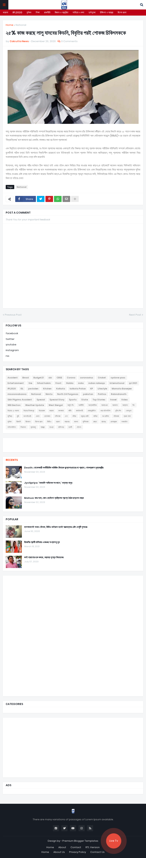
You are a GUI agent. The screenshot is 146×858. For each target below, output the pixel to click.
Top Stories (99, 399)
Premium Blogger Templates (80, 841)
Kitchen (47, 388)
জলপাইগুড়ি (27, 416)
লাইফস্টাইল (12, 427)
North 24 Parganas (67, 394)
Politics (102, 394)
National (21, 25)
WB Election (14, 405)
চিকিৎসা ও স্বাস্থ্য (106, 12)
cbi (50, 377)
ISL (22, 388)
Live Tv (113, 841)
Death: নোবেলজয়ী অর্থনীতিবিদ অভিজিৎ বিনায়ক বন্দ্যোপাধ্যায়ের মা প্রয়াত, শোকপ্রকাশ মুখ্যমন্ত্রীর (63, 467)
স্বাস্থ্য (43, 427)
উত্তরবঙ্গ (42, 410)
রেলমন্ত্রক (113, 421)
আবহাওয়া (104, 405)
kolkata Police (78, 388)
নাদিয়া (95, 416)
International (117, 383)
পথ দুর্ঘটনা (105, 416)
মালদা (76, 421)
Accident (13, 377)
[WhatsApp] (58, 199)
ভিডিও (49, 421)
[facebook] (73, 441)
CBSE (59, 377)
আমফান (115, 405)
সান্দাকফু (33, 427)
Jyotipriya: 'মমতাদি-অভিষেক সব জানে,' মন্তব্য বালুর (48, 483)
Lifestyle (102, 388)
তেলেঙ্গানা (47, 416)
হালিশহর (61, 427)
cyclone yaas (118, 377)
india (81, 383)
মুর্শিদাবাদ (86, 421)
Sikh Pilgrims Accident (20, 399)
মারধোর (67, 421)
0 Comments (69, 41)
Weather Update (34, 405)
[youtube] (73, 445)
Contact (76, 847)
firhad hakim (44, 383)
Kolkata (60, 388)
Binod (25, 377)
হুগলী (70, 427)
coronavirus (86, 377)
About (62, 847)
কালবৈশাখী (79, 410)
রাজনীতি (47, 12)
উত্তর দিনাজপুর (29, 410)
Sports (73, 399)
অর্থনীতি (81, 405)
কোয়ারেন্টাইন (92, 410)
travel (113, 399)
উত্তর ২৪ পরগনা (13, 410)
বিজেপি (18, 421)
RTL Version (93, 847)
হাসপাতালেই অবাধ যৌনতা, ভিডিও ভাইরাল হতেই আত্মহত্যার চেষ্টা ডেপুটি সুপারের (55, 527)
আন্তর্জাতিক (92, 405)
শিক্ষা (38, 12)
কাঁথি (69, 410)
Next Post (135, 315)
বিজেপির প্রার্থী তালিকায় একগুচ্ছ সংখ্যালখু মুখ (42, 542)
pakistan (88, 394)
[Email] (66, 199)
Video (124, 399)
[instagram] (73, 446)
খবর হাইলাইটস (105, 410)
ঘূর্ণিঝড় (10, 416)
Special (41, 399)
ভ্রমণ (58, 421)
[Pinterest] (49, 199)
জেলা (37, 416)
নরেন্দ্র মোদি (85, 416)
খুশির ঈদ (118, 410)
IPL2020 (17, 12)
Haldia (69, 383)
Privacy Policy (77, 852)
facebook (12, 333)
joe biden (33, 388)
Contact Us (97, 852)
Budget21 (38, 377)
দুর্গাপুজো (92, 12)
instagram (12, 350)
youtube (11, 344)
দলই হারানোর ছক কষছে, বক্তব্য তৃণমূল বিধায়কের (43, 557)
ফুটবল (29, 12)
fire (30, 383)
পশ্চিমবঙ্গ (116, 416)
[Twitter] (40, 199)
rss (7, 356)
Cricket (102, 377)
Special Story (57, 399)
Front (58, 383)
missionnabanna (17, 394)
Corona (71, 377)
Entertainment (16, 383)
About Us (59, 852)
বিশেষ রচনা (122, 12)
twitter (10, 339)
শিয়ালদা (23, 427)
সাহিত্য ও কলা (78, 12)
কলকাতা (61, 410)
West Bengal (56, 405)
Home (9, 25)
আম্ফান (125, 405)
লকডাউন (124, 421)
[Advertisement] (34, 635)
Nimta (49, 394)
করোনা (5, 12)
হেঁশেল (79, 427)
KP (91, 388)
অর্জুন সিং (70, 405)
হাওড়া (51, 427)
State (84, 399)
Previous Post (13, 315)
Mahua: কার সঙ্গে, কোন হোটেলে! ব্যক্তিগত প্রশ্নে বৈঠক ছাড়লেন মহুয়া (54, 498)
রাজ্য (95, 421)
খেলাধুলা (128, 410)
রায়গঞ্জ (104, 421)
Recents (12, 460)
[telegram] (73, 448)
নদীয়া (74, 416)
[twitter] (73, 443)
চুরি (18, 416)
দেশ (66, 416)
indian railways (96, 383)
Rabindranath (118, 394)
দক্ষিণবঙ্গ (57, 416)
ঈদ (134, 405)
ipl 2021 (133, 383)
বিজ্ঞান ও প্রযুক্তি (61, 12)
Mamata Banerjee (122, 388)
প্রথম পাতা (127, 416)
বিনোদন (27, 421)
